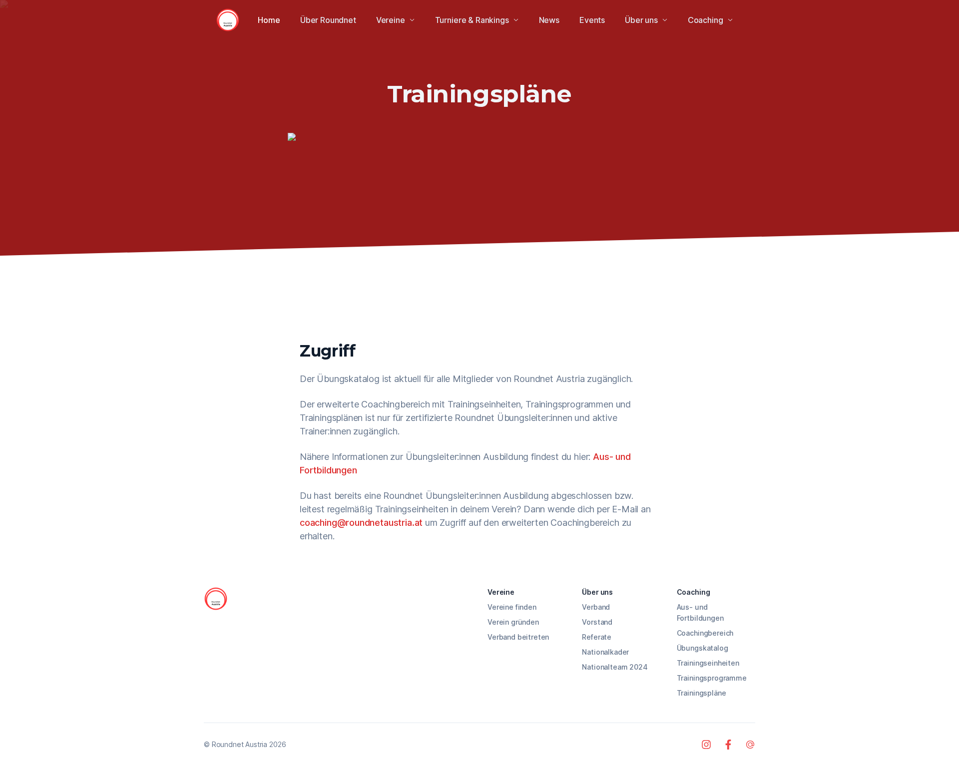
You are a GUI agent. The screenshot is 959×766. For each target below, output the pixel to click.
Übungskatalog (702, 648)
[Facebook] (728, 745)
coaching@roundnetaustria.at (361, 522)
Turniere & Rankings (472, 20)
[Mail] (750, 745)
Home (269, 20)
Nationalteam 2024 (614, 667)
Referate (596, 637)
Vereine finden (511, 607)
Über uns (641, 20)
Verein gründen (513, 622)
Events (592, 20)
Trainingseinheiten (708, 663)
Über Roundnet (328, 20)
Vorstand (597, 622)
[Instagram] (706, 745)
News (549, 20)
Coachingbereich (705, 633)
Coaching (705, 20)
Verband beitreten (518, 637)
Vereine (390, 20)
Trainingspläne (701, 693)
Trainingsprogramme (712, 678)
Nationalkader (605, 652)
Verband (596, 607)
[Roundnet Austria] (228, 20)
